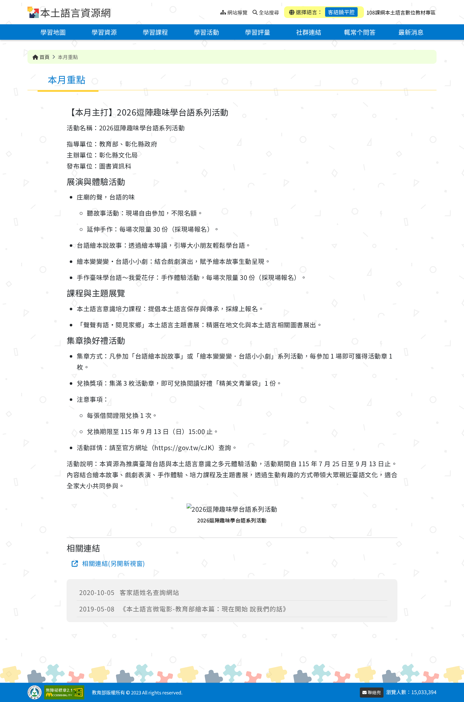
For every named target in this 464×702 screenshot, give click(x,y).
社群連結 (308, 32)
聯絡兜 (374, 692)
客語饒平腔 (341, 12)
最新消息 (411, 32)
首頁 (44, 57)
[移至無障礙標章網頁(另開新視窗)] (65, 692)
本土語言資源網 (75, 12)
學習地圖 (53, 32)
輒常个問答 (360, 32)
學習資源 (104, 32)
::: (215, 10)
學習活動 (206, 32)
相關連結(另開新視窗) (113, 563)
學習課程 (155, 32)
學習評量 (257, 32)
